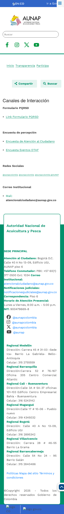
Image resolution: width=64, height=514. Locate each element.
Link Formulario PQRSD (22, 116)
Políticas (12, 473)
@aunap (18, 332)
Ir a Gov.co (54, 3)
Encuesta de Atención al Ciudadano (30, 141)
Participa (42, 65)
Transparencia (25, 65)
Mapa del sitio (28, 473)
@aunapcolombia (10, 175)
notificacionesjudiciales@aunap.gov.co (30, 292)
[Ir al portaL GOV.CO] (32, 509)
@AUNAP (55, 175)
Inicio (10, 65)
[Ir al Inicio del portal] (23, 20)
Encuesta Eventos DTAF (22, 150)
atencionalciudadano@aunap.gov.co (29, 283)
